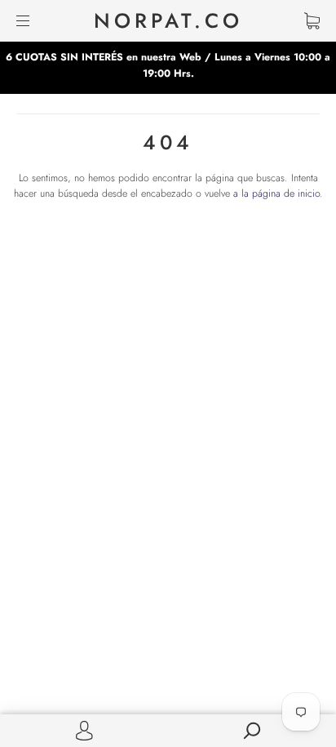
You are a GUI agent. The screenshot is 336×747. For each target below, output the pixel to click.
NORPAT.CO (168, 20)
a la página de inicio (276, 193)
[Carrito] (312, 20)
